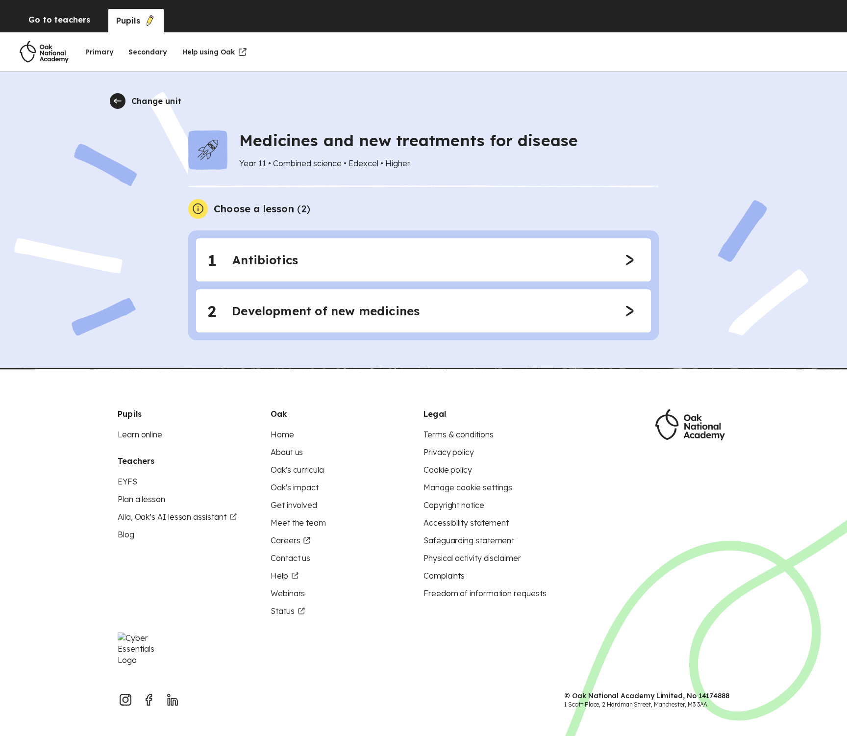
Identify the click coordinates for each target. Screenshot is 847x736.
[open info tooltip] (198, 209)
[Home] (44, 52)
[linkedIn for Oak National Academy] (172, 700)
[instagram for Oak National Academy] (125, 700)
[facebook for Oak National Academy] (149, 700)
